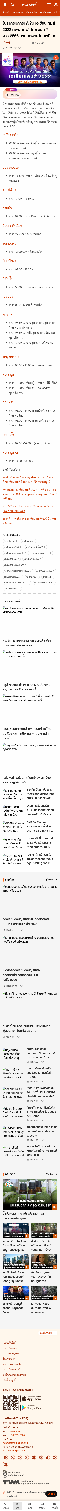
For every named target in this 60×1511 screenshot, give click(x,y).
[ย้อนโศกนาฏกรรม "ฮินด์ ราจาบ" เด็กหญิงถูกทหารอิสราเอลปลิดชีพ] (44, 1261)
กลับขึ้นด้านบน (46, 1333)
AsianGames (9, 541)
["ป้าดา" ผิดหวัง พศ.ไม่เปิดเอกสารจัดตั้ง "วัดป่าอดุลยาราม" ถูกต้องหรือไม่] (14, 860)
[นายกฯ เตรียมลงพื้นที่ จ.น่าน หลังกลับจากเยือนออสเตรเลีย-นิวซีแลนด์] (14, 811)
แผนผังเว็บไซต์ (9, 1342)
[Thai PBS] (29, 4)
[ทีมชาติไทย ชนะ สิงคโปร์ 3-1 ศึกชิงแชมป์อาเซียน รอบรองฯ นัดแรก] (14, 1113)
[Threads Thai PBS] (26, 1457)
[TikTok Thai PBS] (47, 1457)
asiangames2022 (12, 577)
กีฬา (7, 42)
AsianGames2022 (44, 571)
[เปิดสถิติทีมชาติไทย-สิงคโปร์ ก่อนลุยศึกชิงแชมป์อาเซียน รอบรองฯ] (14, 1132)
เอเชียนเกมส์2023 (31, 559)
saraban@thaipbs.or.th (14, 1450)
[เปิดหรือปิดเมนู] (49, 4)
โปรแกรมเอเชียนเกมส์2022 (16, 583)
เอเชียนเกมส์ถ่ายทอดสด (14, 565)
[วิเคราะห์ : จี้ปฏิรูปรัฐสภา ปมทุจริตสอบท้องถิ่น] (16, 1293)
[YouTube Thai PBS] (40, 1457)
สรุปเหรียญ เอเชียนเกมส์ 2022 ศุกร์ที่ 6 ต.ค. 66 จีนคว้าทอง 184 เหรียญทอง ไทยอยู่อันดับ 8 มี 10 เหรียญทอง (30, 494)
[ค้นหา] (12, 4)
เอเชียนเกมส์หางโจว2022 (15, 553)
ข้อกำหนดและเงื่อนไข (12, 1364)
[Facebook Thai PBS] (5, 1457)
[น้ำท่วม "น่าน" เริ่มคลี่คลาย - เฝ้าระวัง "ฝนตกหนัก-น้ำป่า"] (44, 1230)
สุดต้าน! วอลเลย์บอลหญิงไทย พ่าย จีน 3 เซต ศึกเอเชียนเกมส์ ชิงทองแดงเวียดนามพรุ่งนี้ (28, 479)
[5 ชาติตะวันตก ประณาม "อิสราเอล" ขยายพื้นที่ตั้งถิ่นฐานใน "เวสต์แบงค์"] (14, 795)
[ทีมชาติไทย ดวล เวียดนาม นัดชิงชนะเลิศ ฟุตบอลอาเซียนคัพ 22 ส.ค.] (30, 1007)
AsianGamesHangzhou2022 (17, 571)
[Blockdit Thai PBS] (54, 1457)
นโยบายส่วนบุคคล (11, 1353)
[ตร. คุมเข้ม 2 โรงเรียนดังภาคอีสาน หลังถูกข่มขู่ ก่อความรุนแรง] (16, 1230)
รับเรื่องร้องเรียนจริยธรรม (14, 1375)
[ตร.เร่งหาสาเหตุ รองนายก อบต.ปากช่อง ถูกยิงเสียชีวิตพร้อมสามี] (30, 621)
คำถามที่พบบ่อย (10, 1348)
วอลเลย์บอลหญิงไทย (43, 583)
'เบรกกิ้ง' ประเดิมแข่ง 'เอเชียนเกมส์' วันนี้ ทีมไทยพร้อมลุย (29, 521)
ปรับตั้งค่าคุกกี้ (9, 1380)
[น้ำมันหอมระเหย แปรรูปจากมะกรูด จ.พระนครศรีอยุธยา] (30, 1194)
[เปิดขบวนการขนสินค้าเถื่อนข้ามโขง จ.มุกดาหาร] (44, 1293)
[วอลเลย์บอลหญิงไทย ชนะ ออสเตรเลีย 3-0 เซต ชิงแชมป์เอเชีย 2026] (30, 900)
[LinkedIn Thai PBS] (5, 1464)
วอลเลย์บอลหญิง (11, 589)
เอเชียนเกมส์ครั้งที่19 (35, 547)
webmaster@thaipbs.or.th (16, 1442)
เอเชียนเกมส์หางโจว (41, 553)
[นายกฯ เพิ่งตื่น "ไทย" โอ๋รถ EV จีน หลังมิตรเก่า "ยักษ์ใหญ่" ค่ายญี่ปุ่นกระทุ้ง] (14, 844)
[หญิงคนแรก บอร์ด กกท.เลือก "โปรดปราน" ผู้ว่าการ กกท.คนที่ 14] (14, 1054)
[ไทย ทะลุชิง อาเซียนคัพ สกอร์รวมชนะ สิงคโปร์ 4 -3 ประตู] (14, 1074)
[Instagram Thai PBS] (19, 1457)
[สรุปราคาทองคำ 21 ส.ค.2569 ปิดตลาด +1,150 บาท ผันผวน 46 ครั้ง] (30, 665)
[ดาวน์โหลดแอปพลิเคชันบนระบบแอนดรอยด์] (31, 1407)
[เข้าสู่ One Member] (56, 4)
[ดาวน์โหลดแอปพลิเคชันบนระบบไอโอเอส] (31, 1398)
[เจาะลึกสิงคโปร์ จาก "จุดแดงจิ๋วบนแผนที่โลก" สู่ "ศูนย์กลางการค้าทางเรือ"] (16, 1261)
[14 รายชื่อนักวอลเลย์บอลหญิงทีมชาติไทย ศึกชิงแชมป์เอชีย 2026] (14, 1152)
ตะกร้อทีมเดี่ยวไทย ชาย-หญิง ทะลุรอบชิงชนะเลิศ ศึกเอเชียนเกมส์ (28, 508)
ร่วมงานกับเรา (9, 1358)
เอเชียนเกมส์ (27, 541)
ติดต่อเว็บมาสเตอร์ (11, 1369)
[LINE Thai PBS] (33, 1457)
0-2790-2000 (14, 1431)
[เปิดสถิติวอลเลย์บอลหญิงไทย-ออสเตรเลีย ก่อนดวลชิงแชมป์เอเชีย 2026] (30, 951)
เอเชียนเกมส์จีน (10, 559)
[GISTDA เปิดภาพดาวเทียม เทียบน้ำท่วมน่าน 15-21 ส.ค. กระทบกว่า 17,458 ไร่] (14, 827)
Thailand (47, 577)
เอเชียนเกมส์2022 (12, 547)
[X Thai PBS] (12, 1457)
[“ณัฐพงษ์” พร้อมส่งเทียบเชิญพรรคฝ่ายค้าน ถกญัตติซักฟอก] (30, 758)
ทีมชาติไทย (31, 577)
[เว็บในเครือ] (4, 4)
